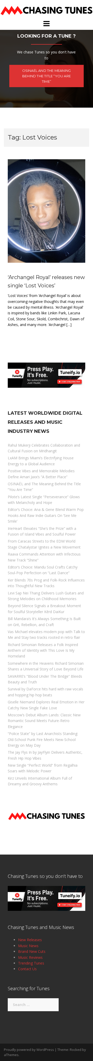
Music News (28, 945)
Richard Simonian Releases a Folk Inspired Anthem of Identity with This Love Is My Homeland (43, 650)
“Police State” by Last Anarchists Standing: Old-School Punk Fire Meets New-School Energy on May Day (43, 739)
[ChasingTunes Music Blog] (46, 9)
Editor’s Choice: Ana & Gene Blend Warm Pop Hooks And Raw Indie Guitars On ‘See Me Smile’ (46, 515)
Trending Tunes (31, 963)
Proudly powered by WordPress (29, 1049)
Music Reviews (30, 957)
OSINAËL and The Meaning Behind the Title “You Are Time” (46, 76)
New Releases (30, 939)
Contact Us (27, 968)
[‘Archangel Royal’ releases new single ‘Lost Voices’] (46, 210)
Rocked (75, 1049)
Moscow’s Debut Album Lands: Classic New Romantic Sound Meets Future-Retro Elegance (44, 720)
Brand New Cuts (31, 951)
